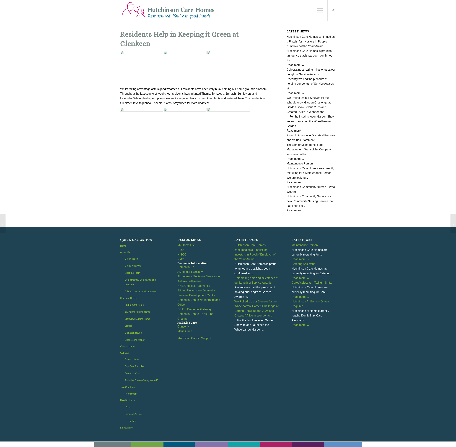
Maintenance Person (300, 163)
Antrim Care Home (134, 305)
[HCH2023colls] (168, 10)
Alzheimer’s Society (190, 271)
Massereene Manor (134, 340)
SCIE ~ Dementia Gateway (194, 309)
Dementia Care (132, 373)
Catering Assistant (303, 263)
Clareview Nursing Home (137, 319)
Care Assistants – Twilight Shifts (312, 282)
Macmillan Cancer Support (194, 338)
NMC (180, 259)
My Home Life (186, 245)
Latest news (126, 427)
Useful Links (131, 421)
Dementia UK (186, 266)
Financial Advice (133, 414)
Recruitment (131, 393)
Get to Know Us (133, 265)
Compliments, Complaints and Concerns (140, 282)
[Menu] (318, 10)
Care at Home (127, 346)
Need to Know (127, 400)
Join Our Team (127, 387)
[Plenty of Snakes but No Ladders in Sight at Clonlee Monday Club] (3, 223)
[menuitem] (318, 10)
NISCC (181, 254)
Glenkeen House (133, 332)
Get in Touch (131, 258)
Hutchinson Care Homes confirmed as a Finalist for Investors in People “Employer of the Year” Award (311, 41)
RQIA (180, 249)
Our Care (124, 353)
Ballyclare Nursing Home (137, 311)
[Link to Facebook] (333, 10)
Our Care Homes (129, 298)
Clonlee (128, 325)
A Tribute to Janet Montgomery (141, 291)
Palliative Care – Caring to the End (142, 380)
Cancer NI (183, 326)
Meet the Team (132, 273)
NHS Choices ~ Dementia (193, 285)
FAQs (128, 407)
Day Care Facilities (134, 366)
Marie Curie (184, 331)
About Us (125, 252)
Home (123, 245)
